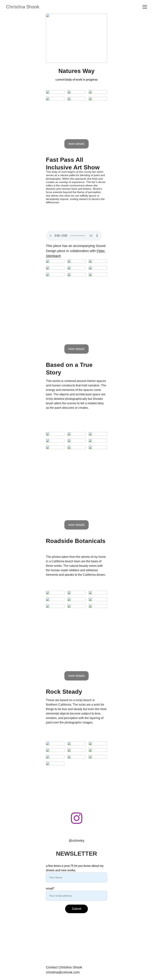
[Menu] (145, 7)
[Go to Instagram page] (76, 818)
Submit (76, 908)
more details (76, 143)
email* (50, 888)
